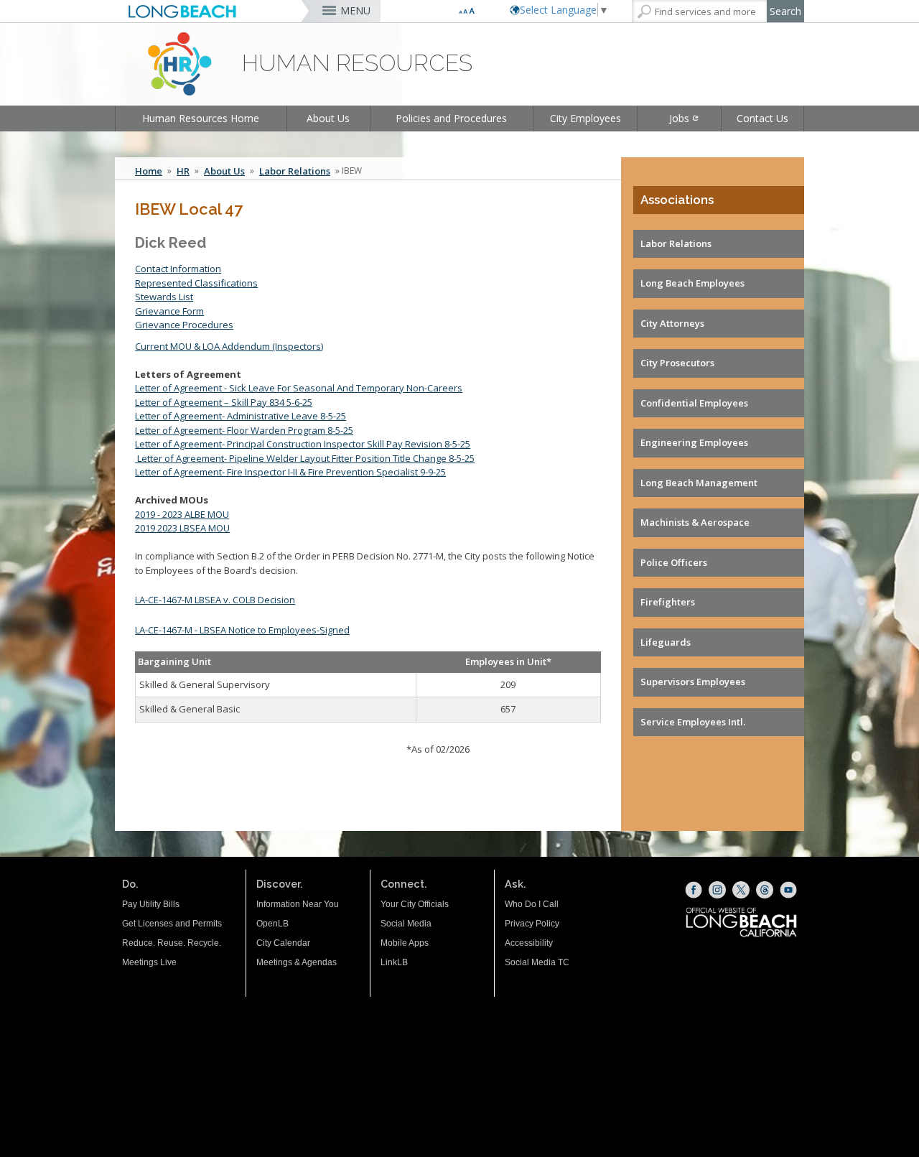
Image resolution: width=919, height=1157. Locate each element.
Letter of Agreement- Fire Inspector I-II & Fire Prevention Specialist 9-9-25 (290, 471)
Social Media (406, 924)
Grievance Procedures (184, 324)
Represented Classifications (196, 283)
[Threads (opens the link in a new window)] (764, 889)
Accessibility (529, 943)
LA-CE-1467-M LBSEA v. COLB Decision (215, 599)
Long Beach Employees (692, 283)
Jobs (679, 118)
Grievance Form (169, 311)
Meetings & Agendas (296, 962)
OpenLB (272, 924)
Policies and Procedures (451, 118)
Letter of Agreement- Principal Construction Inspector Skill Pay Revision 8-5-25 (302, 443)
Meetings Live (149, 962)
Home (148, 170)
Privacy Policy (532, 924)
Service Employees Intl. (692, 721)
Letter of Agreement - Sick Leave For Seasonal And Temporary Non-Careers (298, 387)
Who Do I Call (532, 904)
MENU (355, 10)
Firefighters (667, 601)
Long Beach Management (698, 482)
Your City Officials (415, 904)
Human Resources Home (200, 118)
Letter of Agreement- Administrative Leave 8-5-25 (240, 415)
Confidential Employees (694, 402)
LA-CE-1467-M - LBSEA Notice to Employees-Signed (242, 629)
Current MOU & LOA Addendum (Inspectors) (229, 346)
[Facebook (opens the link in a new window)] (693, 889)
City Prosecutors (677, 362)
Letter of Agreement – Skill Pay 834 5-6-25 (223, 402)
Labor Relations (294, 170)
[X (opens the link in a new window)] (741, 889)
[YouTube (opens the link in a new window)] (788, 889)
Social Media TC (537, 962)
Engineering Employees (694, 442)
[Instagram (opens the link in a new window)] (717, 889)
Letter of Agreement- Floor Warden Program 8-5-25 (244, 430)
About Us (328, 118)
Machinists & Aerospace (695, 522)
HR (183, 170)
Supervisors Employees (692, 681)
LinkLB (394, 962)
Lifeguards (665, 642)
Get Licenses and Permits (172, 924)
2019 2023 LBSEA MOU (182, 527)
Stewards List (164, 296)
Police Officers (673, 562)
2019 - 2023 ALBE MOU (182, 514)
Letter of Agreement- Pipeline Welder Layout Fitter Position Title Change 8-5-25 (305, 458)
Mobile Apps (405, 943)
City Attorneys (672, 323)
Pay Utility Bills (150, 904)
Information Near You (297, 904)
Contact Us (762, 118)
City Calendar (283, 943)
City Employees (585, 118)
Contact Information (178, 268)
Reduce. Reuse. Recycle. (171, 943)
